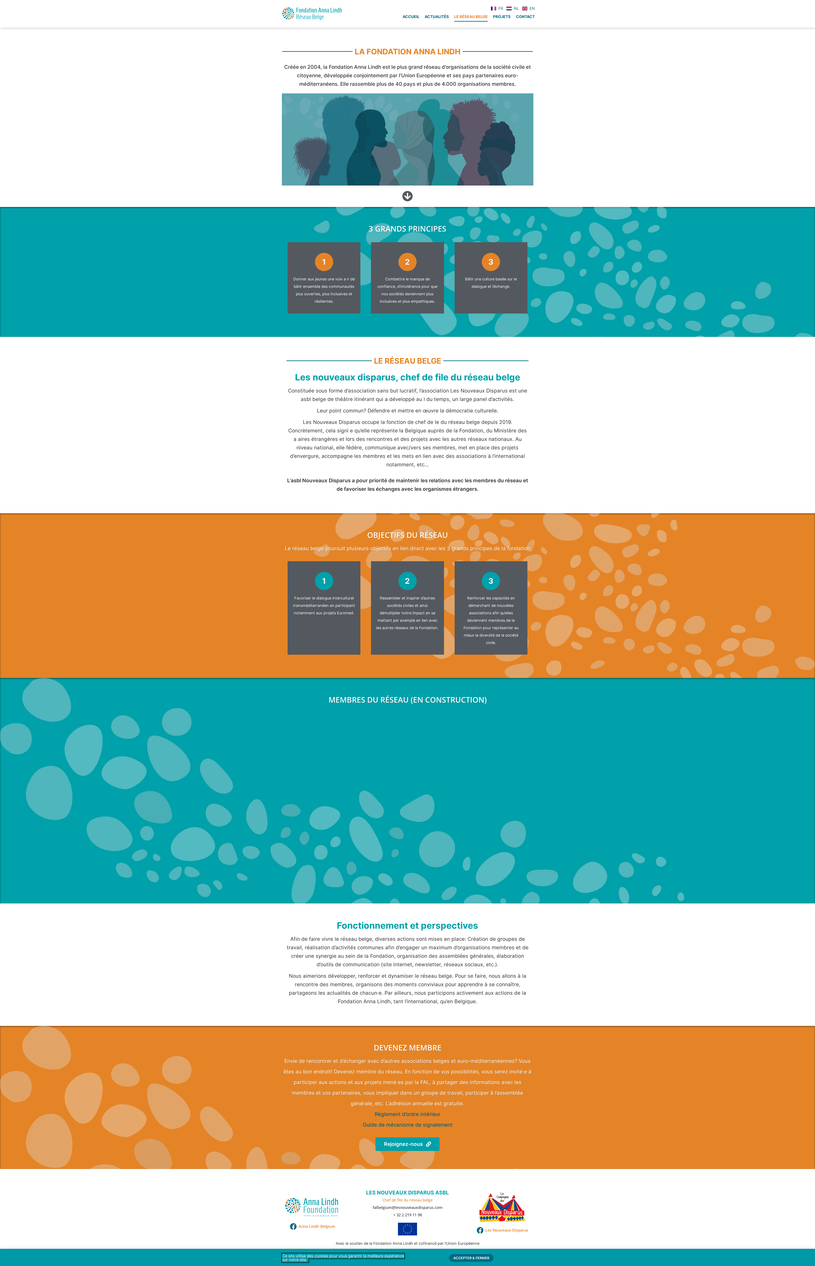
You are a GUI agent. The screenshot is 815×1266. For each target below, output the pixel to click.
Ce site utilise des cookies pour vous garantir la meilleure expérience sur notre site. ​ (343, 1258)
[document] (407, 633)
